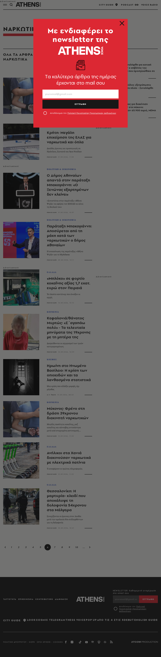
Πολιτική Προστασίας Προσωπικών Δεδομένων (91, 113)
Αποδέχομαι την (83, 113)
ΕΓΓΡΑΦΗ (80, 104)
